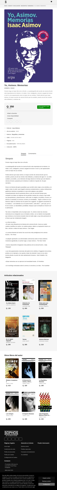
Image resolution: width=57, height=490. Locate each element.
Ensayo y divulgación (14, 5)
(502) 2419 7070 (9, 470)
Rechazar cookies (46, 481)
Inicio (5, 5)
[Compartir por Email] (17, 121)
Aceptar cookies (46, 478)
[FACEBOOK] (5, 439)
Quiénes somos (25, 446)
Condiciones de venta (9, 449)
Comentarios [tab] (32, 153)
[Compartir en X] (11, 121)
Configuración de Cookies (10, 457)
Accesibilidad (24, 454)
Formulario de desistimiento (28, 452)
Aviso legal (7, 446)
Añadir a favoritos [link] (12, 113)
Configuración (46, 484)
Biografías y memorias (27, 5)
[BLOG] (20, 439)
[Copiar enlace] (20, 121)
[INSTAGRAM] (13, 439)
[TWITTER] (9, 439)
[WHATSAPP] (16, 439)
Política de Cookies (9, 454)
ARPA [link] (14, 147)
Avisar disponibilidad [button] (13, 116)
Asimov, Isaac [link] (9, 88)
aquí (34, 487)
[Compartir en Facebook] (8, 121)
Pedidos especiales (26, 449)
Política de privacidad (9, 452)
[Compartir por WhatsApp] (14, 121)
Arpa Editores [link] (16, 128)
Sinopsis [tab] (23, 153)
